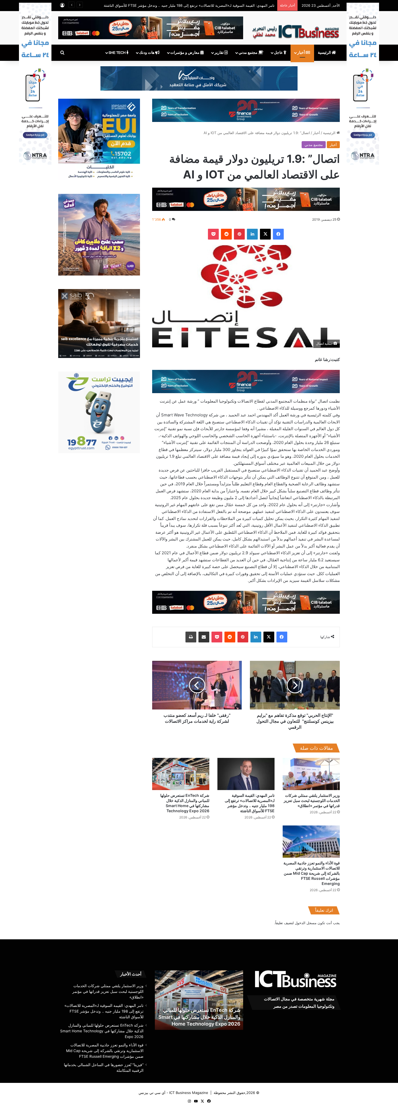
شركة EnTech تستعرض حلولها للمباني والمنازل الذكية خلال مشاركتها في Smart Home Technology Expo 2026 (208, 1016)
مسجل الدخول (306, 923)
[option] (207, 1000)
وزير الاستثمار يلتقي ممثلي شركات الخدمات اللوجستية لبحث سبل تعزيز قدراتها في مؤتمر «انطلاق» (312, 800)
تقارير (219, 53)
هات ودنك (147, 53)
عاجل (278, 53)
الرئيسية (325, 53)
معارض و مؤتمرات (185, 53)
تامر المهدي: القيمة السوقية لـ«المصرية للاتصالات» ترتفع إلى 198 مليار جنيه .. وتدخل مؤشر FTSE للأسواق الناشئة (189, 5)
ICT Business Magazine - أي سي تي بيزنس (173, 1092)
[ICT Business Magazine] (295, 29)
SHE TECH (117, 53)
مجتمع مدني (248, 53)
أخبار (301, 53)
